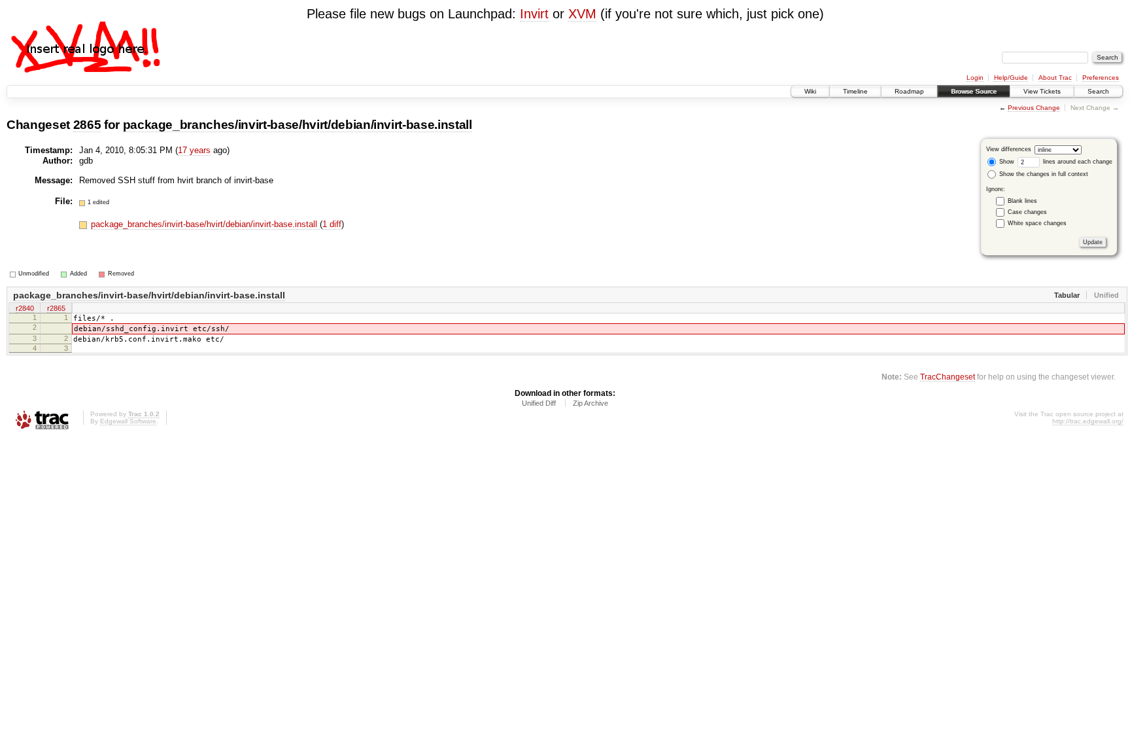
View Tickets (1042, 91)
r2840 (25, 308)
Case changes (1027, 212)
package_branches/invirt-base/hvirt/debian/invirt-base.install (297, 125)
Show (1005, 161)
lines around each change (1076, 161)
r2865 (56, 308)
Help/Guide (1011, 77)
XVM (582, 14)
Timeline (855, 91)
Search (1098, 91)
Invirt (534, 14)
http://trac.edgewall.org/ (1087, 421)
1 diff (331, 224)
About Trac (1055, 77)
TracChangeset (947, 376)
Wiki (810, 91)
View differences (1008, 149)
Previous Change (1034, 107)
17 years (194, 150)
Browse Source (974, 91)
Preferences (1100, 77)
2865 (87, 125)
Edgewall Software (128, 421)
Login (975, 77)
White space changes (1037, 223)
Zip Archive (590, 403)
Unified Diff (539, 403)
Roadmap (909, 91)
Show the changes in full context (1042, 174)
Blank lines (1022, 201)
